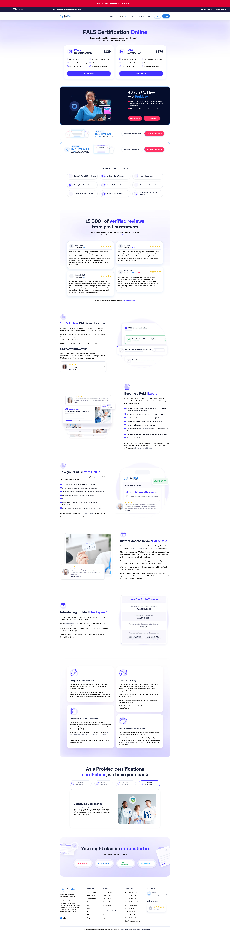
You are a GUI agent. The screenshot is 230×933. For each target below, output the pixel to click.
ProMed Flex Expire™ (71, 623)
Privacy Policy (136, 930)
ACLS (71, 735)
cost (128, 684)
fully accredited (86, 808)
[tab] (81, 783)
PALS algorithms (144, 428)
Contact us (127, 742)
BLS (108, 733)
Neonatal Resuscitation (81, 735)
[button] (111, 16)
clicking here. (124, 235)
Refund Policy (145, 930)
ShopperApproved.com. (128, 301)
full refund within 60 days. (142, 448)
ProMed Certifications (136, 548)
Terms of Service (125, 930)
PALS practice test (87, 513)
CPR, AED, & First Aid (99, 735)
